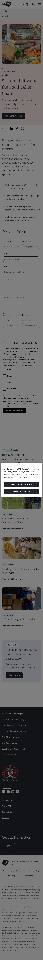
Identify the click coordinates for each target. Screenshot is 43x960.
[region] (21, 480)
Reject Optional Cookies (21, 484)
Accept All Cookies (21, 491)
